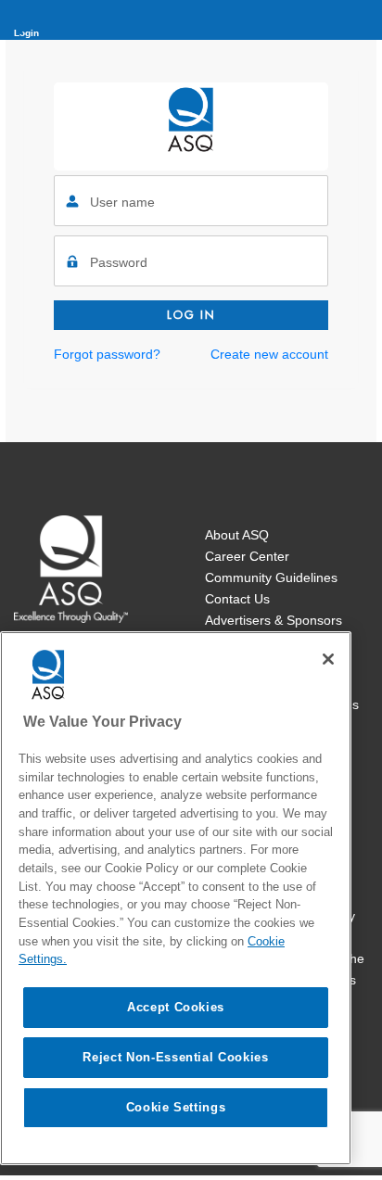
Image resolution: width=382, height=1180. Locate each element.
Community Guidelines (271, 577)
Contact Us (237, 598)
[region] (175, 898)
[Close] (328, 659)
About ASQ (237, 534)
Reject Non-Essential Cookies (175, 1057)
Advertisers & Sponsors (273, 620)
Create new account (269, 354)
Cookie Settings (176, 1107)
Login (26, 33)
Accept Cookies (175, 1007)
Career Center (247, 556)
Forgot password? (107, 354)
